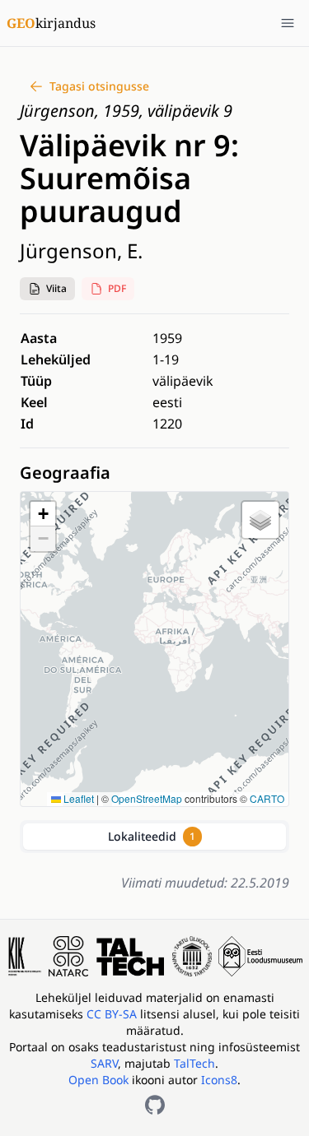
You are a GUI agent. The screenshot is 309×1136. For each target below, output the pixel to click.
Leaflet (77, 798)
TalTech (194, 1063)
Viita (56, 288)
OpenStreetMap (146, 798)
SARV (104, 1063)
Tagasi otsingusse (99, 86)
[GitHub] (155, 1105)
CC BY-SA (113, 1014)
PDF (117, 288)
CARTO (267, 798)
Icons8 (219, 1079)
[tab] (154, 836)
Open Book (98, 1079)
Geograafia (65, 472)
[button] (47, 288)
